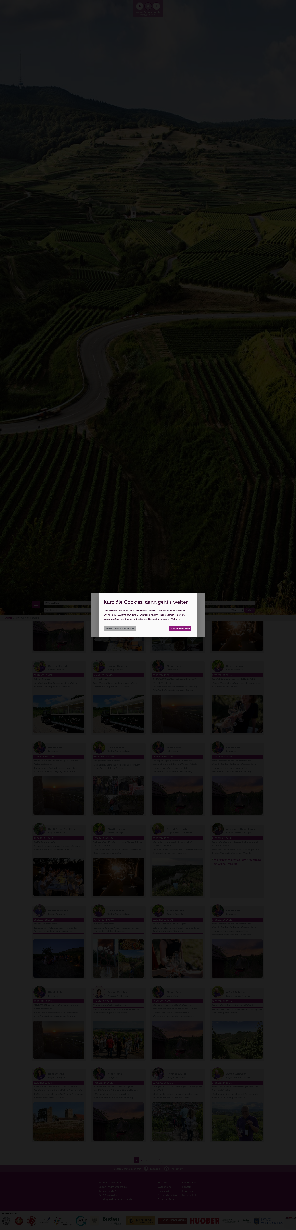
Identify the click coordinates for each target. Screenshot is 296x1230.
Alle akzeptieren (180, 628)
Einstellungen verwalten (119, 628)
